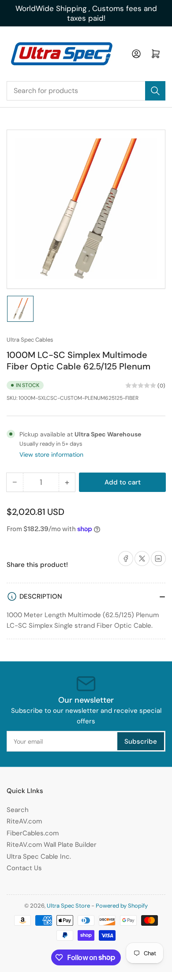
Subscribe (140, 741)
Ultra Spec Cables (30, 339)
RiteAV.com (24, 821)
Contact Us (24, 868)
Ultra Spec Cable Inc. (39, 856)
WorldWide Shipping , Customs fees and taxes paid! (86, 13)
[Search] (155, 91)
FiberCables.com (33, 833)
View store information (51, 454)
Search (18, 809)
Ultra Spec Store (68, 905)
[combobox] (86, 91)
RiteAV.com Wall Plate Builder (52, 844)
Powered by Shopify (122, 905)
